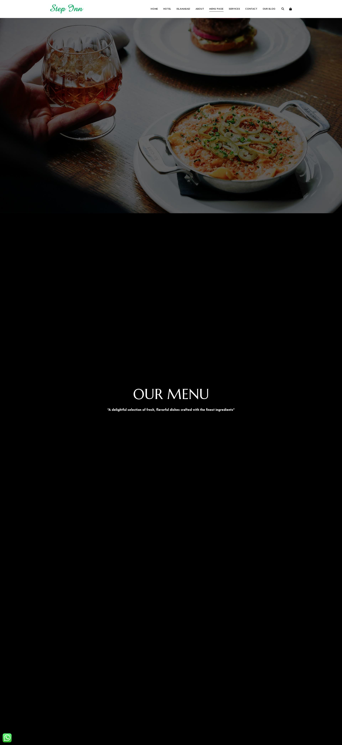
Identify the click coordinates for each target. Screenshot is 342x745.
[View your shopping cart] (290, 8)
